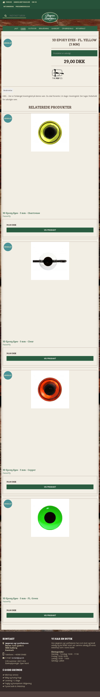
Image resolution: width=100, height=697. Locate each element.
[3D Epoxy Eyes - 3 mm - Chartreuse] (50, 160)
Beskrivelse (8, 90)
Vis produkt (50, 230)
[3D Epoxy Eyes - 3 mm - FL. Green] (50, 546)
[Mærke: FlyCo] (57, 74)
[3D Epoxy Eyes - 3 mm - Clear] (50, 289)
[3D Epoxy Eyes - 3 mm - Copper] (50, 417)
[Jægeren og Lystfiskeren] (50, 17)
